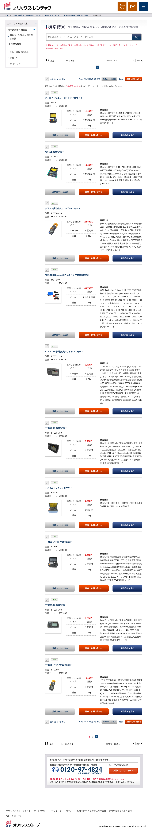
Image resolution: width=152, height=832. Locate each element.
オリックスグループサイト (18, 810)
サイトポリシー (41, 810)
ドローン (14, 58)
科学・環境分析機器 (19, 52)
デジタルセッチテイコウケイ (58, 488)
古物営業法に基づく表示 (120, 810)
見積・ (93, 135)
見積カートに (60, 135)
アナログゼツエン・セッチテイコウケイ (63, 98)
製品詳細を (127, 135)
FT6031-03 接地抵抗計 (55, 605)
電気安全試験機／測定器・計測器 (76, 15)
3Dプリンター (16, 64)
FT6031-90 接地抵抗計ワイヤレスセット (64, 351)
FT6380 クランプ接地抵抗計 (58, 665)
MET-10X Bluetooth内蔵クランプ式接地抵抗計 (67, 275)
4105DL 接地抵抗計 (54, 152)
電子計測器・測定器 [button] (17, 29)
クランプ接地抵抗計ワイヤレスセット (62, 208)
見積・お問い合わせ (133, 79)
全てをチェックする (57, 79)
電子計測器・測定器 (52, 15)
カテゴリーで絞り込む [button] (17, 23)
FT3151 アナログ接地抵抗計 (58, 542)
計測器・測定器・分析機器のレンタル (26, 15)
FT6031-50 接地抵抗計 (55, 428)
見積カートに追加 (109, 79)
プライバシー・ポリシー (62, 810)
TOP (6, 15)
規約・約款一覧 (13, 815)
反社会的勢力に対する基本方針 (91, 810)
